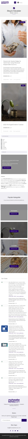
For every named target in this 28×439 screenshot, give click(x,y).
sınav (17, 185)
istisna (19, 182)
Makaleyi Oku (14, 213)
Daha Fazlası (7, 167)
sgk (10, 185)
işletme (22, 182)
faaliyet (5, 182)
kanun (2, 183)
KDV (7, 183)
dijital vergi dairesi (4, 180)
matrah (11, 183)
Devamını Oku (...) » (7, 76)
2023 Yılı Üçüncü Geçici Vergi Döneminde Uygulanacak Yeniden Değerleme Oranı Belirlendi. (17, 380)
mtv (21, 183)
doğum (14, 180)
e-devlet (17, 180)
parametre (3, 185)
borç (11, 179)
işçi (24, 182)
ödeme (23, 187)
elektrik (2, 182)
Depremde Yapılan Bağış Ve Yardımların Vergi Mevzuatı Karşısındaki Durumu (12, 62)
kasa (5, 183)
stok (12, 185)
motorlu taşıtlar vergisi (16, 183)
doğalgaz (11, 180)
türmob (22, 185)
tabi (18, 185)
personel (6, 185)
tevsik (20, 185)
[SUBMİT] (24, 420)
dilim (8, 180)
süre (14, 185)
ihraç (13, 182)
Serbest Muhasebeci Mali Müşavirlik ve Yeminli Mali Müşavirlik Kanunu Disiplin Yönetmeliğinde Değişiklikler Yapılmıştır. (17, 328)
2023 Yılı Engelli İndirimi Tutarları (13, 124)
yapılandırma (9, 187)
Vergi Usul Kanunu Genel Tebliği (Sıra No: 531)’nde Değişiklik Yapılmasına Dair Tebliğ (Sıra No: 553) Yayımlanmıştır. (16, 364)
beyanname (7, 179)
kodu (9, 183)
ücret (2, 188)
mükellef (24, 183)
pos (8, 185)
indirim (16, 182)
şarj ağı (5, 188)
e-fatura (23, 180)
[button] (12, 2)
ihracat (10, 182)
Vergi (3, 186)
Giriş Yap (21, 2)
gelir (7, 182)
